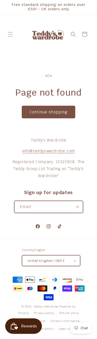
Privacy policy (44, 313)
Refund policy (69, 313)
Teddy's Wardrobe (46, 306)
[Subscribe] (77, 207)
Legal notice (67, 328)
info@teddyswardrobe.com (48, 150)
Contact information (65, 321)
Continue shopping (48, 112)
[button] (10, 34)
